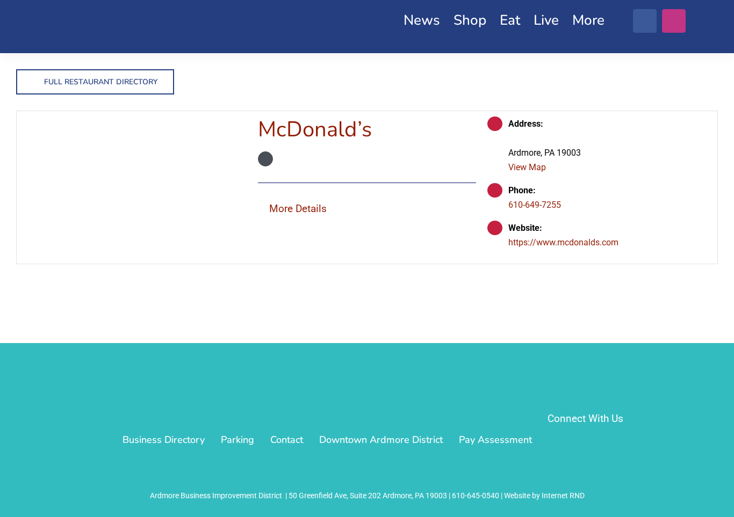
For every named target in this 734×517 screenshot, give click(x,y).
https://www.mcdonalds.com (563, 242)
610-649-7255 (534, 205)
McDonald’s (315, 129)
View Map (527, 167)
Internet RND (563, 495)
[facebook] (645, 21)
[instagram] (674, 21)
